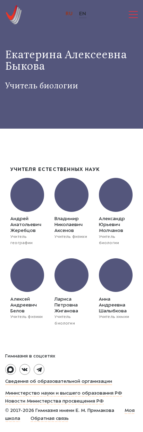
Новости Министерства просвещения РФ (54, 401)
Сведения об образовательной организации (58, 381)
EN (82, 14)
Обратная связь (50, 418)
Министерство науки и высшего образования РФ (63, 393)
